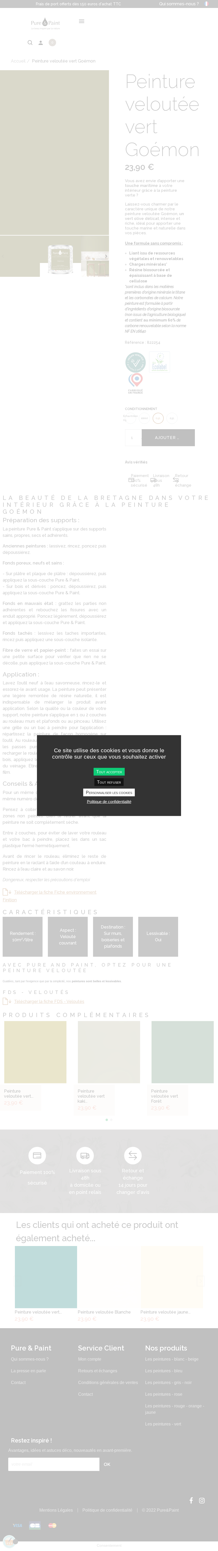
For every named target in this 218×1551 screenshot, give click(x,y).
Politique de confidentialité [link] (109, 801)
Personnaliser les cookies (109, 792)
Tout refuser (109, 782)
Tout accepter (109, 771)
